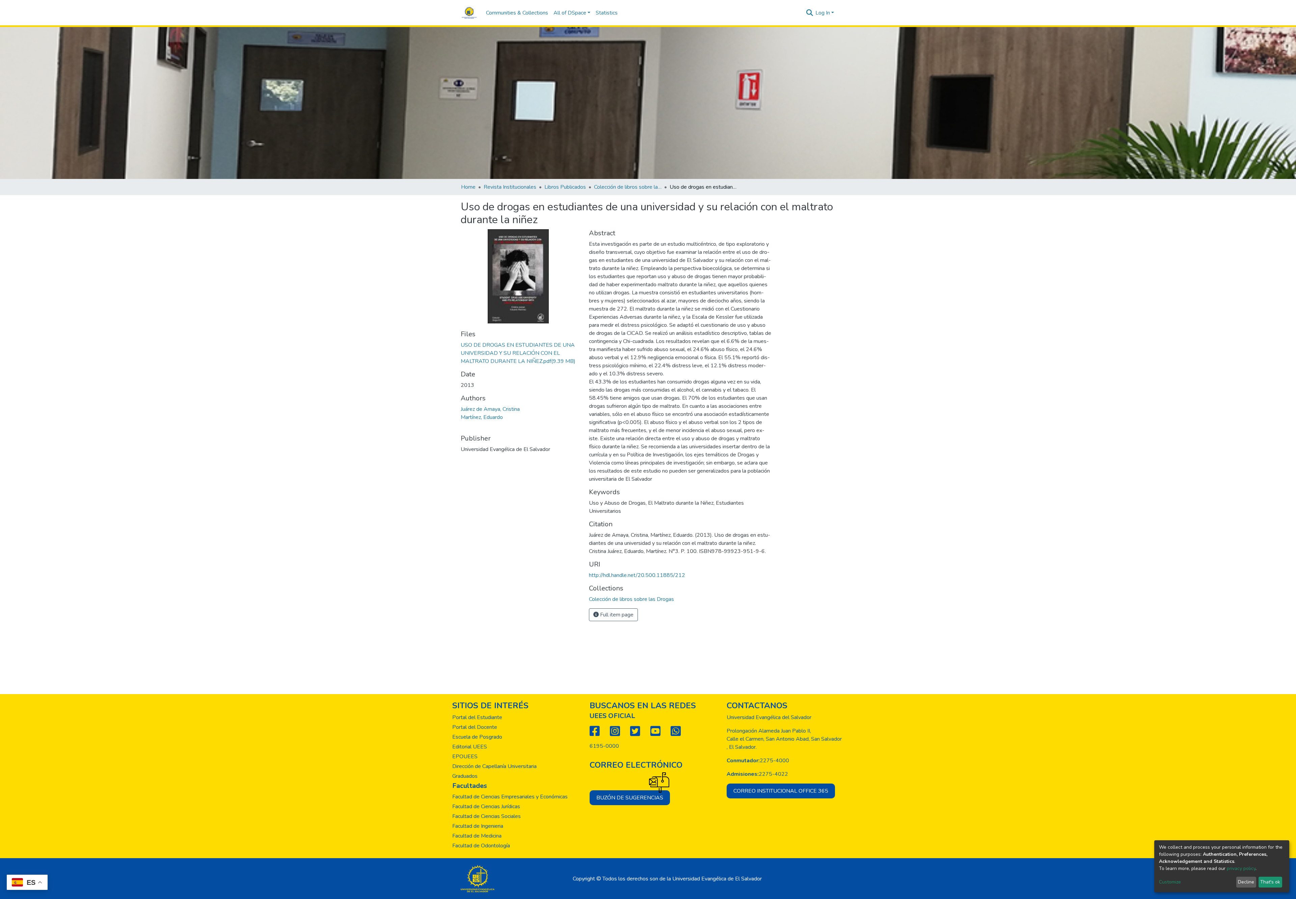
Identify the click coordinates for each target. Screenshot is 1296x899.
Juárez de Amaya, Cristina (490, 409)
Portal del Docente (474, 727)
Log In (822, 13)
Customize (1170, 882)
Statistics (607, 13)
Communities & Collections (517, 13)
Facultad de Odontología (481, 845)
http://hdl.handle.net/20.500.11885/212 (637, 575)
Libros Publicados (565, 187)
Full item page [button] (616, 614)
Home (468, 187)
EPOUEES (465, 756)
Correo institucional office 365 (780, 791)
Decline (1246, 882)
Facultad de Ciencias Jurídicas (486, 806)
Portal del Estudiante (477, 717)
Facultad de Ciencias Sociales (486, 816)
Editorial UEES (469, 746)
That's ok (1270, 882)
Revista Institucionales (510, 187)
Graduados (465, 776)
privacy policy (1241, 868)
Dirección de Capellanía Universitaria (494, 766)
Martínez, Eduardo (482, 417)
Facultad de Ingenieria (477, 826)
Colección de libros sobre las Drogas (628, 187)
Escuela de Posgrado (477, 737)
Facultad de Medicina (477, 836)
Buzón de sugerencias (629, 797)
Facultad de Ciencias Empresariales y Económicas (510, 796)
